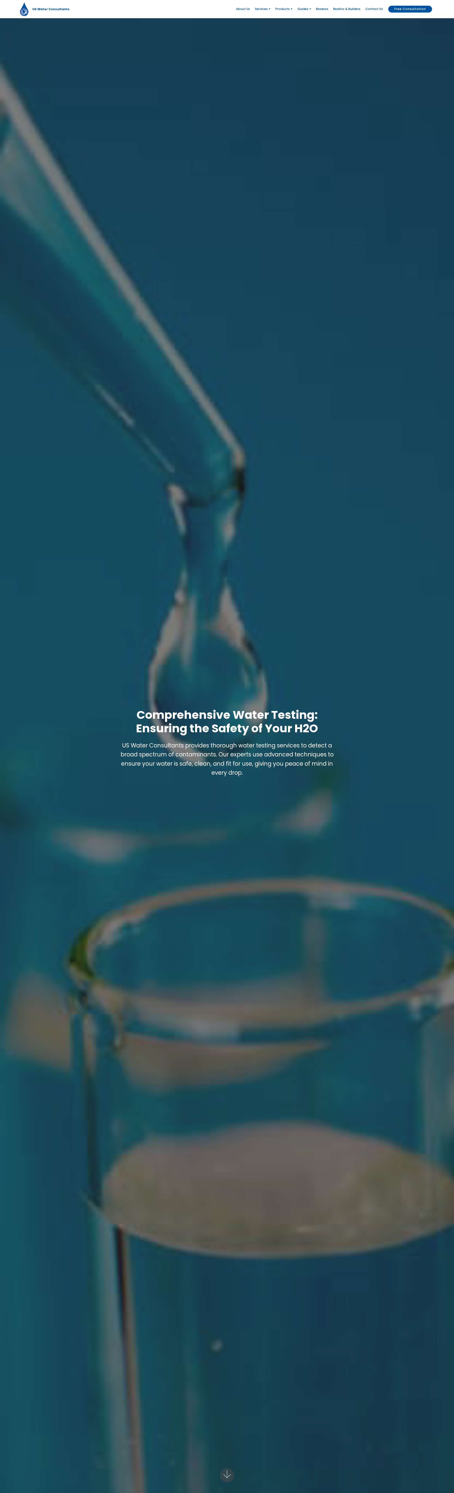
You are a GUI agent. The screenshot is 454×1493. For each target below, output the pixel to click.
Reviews (322, 9)
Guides (302, 9)
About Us (243, 9)
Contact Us (374, 9)
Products (282, 9)
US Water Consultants (51, 9)
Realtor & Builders (346, 9)
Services (261, 9)
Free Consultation (410, 9)
